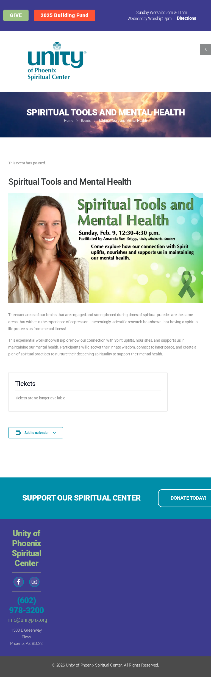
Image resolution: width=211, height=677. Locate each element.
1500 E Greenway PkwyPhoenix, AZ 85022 (26, 637)
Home (68, 121)
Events (86, 121)
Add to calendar (36, 432)
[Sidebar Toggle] (205, 49)
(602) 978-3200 (26, 605)
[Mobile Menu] (156, 61)
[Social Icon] (18, 582)
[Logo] (55, 61)
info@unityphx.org (27, 620)
